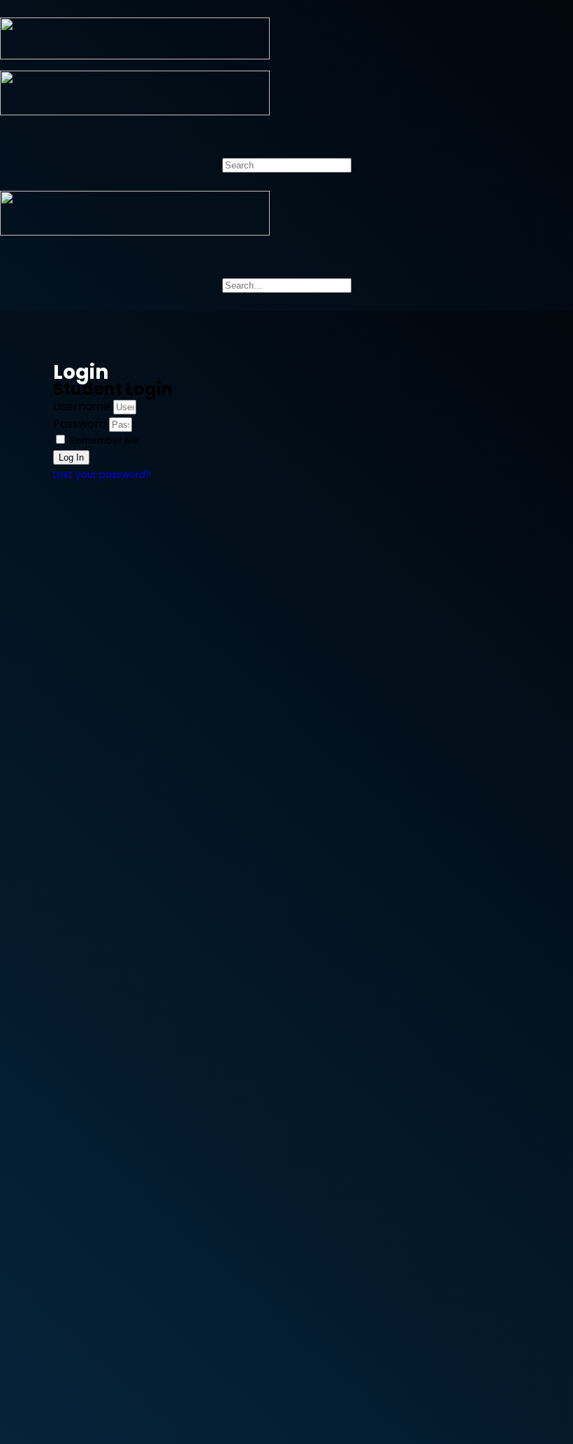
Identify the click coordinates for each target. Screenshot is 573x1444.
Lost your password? (102, 475)
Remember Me (103, 440)
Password (79, 424)
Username (81, 406)
